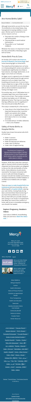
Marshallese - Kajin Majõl (21, 349)
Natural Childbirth (6, 23)
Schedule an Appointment (15, 293)
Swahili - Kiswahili (8, 352)
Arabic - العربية (10, 364)
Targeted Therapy (15, 396)
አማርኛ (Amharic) (10, 328)
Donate (16, 295)
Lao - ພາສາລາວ (10, 346)
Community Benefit (15, 310)
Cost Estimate (15, 308)
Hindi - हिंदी (22, 343)
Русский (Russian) (23, 334)
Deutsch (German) (11, 331)
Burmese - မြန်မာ (20, 364)
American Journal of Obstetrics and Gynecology (14, 60)
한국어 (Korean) (21, 331)
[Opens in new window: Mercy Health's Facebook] (9, 251)
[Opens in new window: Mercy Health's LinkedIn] (21, 251)
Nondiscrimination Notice (15, 306)
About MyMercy (15, 280)
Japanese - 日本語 (21, 367)
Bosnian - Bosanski (20, 346)
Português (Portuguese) (9, 334)
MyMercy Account (5, 1)
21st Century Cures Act (22, 379)
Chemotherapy (15, 400)
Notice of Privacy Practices (15, 291)
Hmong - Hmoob (19, 355)
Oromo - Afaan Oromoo (21, 352)
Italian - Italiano (15, 370)
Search (28, 7)
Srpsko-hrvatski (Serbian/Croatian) (15, 337)
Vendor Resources (15, 318)
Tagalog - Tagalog (21, 340)
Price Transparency (15, 298)
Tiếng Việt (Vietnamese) (12, 343)
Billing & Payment (15, 283)
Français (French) (20, 328)
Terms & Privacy (12, 379)
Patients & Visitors (15, 313)
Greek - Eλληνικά (8, 349)
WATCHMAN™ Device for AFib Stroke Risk (15, 398)
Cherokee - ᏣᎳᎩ (22, 361)
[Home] (10, 6)
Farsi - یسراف (22, 358)
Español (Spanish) (10, 340)
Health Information (15, 288)
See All (14, 257)
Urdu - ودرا (7, 361)
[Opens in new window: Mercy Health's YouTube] (17, 251)
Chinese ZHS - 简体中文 (11, 358)
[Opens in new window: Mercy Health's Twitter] (13, 251)
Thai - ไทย (14, 361)
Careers (15, 285)
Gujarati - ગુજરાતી (9, 367)
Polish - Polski (10, 355)
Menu (2, 7)
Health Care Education (15, 301)
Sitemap (5, 379)
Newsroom (16, 303)
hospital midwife (17, 189)
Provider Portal (15, 316)
